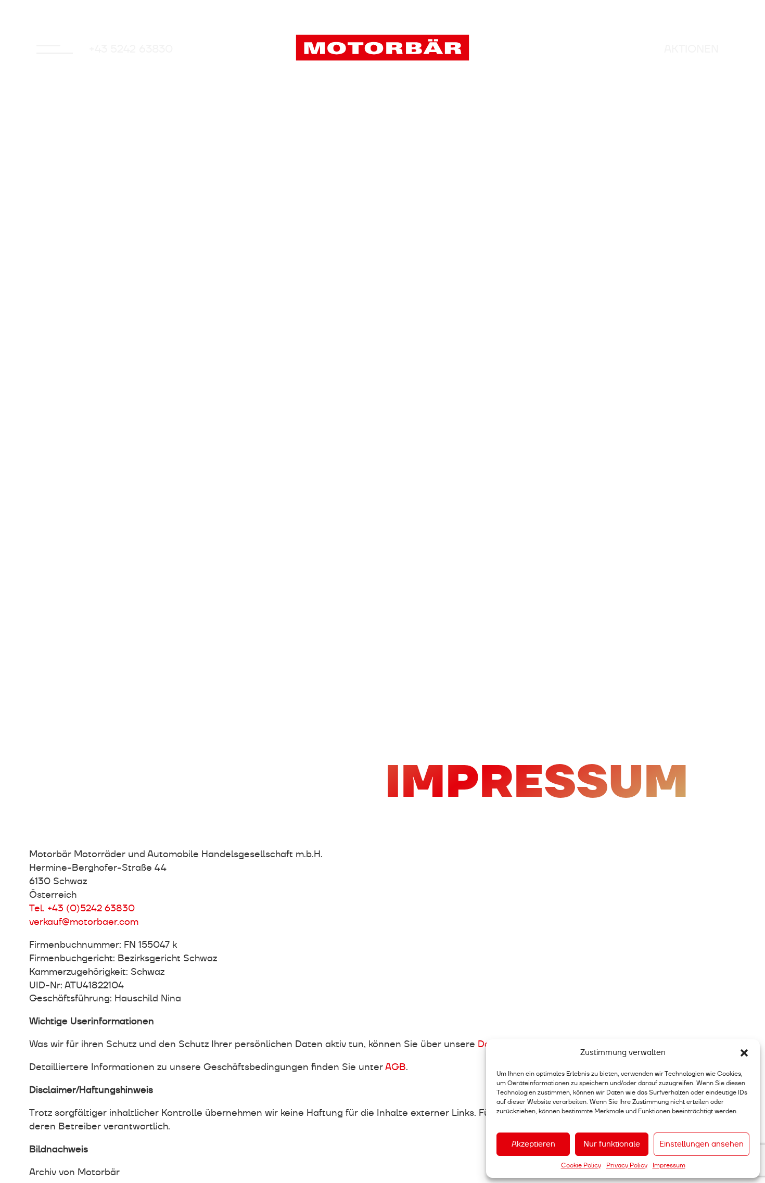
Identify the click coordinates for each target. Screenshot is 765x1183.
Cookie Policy (581, 1165)
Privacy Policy (626, 1165)
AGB (395, 1066)
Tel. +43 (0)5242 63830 (82, 907)
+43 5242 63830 (131, 49)
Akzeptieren (533, 1144)
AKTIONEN (691, 49)
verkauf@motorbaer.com (83, 921)
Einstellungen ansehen (701, 1144)
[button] (744, 1053)
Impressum (669, 1165)
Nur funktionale (611, 1144)
